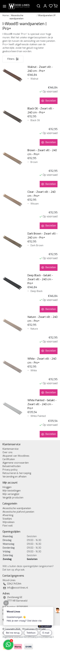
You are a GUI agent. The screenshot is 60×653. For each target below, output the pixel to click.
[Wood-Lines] (19, 6)
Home (5, 15)
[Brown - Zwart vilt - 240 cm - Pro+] (12, 158)
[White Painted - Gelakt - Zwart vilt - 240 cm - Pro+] (12, 408)
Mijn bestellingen (11, 490)
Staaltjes (7, 518)
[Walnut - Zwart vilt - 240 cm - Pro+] (12, 75)
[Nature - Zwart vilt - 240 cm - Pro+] (12, 325)
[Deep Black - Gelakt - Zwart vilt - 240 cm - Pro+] (12, 283)
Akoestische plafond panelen (18, 511)
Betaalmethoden (11, 466)
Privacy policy (9, 469)
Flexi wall (7, 525)
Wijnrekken (8, 522)
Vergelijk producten (12, 497)
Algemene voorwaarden (15, 462)
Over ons (7, 452)
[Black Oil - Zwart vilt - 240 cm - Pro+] (12, 116)
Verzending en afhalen (14, 476)
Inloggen (7, 487)
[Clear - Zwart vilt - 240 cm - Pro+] (12, 200)
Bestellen (51, 100)
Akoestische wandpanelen (16, 508)
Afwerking (7, 515)
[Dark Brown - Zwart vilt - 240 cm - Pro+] (12, 241)
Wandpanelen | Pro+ (48, 15)
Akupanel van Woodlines (15, 455)
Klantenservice (10, 449)
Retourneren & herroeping (16, 473)
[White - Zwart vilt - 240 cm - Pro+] (12, 367)
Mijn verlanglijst (10, 494)
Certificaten (8, 459)
